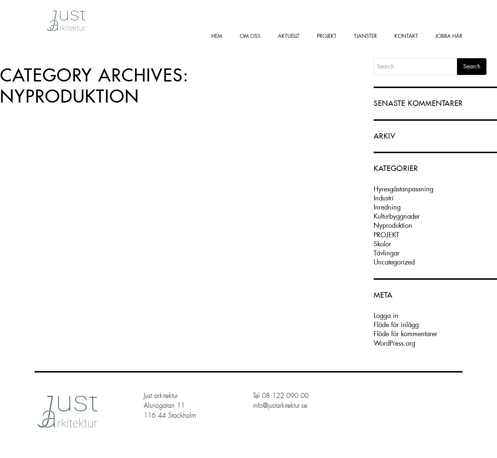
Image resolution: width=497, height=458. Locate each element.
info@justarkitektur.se (280, 406)
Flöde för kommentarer (405, 334)
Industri (384, 198)
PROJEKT (386, 235)
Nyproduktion (393, 225)
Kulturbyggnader (397, 216)
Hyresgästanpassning (403, 189)
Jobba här (449, 36)
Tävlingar (386, 253)
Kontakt (406, 36)
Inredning (387, 207)
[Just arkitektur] (65, 19)
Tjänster (365, 36)
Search (471, 66)
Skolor (382, 244)
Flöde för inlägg (396, 324)
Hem (216, 36)
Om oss (250, 36)
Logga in (386, 315)
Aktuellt (288, 36)
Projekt (327, 36)
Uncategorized (394, 262)
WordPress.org (394, 343)
